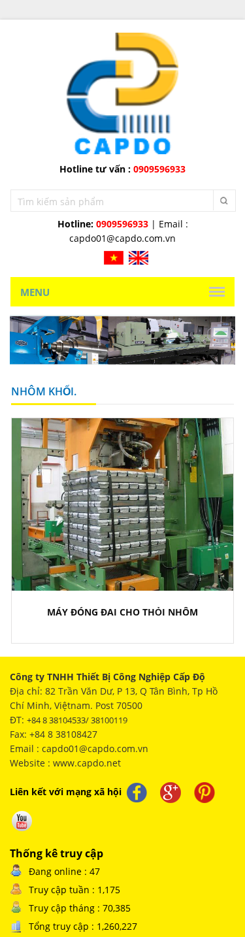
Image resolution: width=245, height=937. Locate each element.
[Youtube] (22, 820)
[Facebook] (136, 792)
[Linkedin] (204, 792)
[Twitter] (170, 792)
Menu (35, 292)
